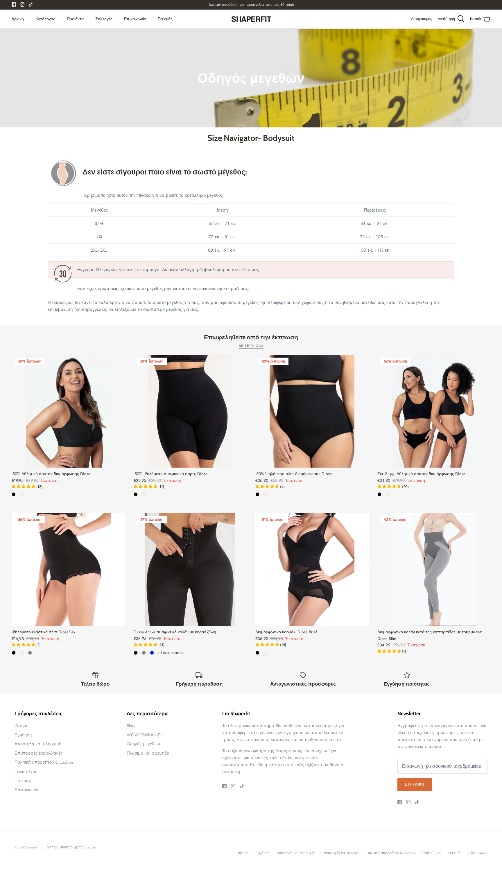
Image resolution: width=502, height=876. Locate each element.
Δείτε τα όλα (251, 345)
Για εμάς (165, 19)
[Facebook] (14, 4)
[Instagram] (22, 4)
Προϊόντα (75, 19)
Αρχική (18, 19)
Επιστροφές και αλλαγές (38, 753)
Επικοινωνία (135, 19)
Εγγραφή (414, 784)
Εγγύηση (23, 735)
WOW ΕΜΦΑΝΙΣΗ (145, 735)
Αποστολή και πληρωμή (38, 744)
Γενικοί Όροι (26, 771)
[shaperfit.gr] (251, 19)
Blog (131, 725)
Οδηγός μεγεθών (143, 744)
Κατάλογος (45, 19)
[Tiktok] (30, 4)
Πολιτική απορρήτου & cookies (44, 762)
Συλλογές (103, 19)
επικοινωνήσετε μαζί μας (223, 288)
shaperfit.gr (36, 847)
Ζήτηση (21, 725)
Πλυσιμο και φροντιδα (148, 753)
